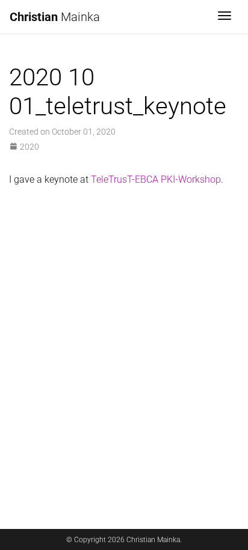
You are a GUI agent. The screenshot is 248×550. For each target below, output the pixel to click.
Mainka (55, 17)
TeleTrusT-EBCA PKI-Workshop (156, 179)
